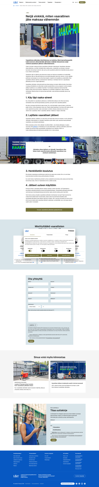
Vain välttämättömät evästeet (33, 255)
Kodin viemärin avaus (17, 457)
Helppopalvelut (16, 461)
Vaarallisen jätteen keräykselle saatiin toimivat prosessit (67, 383)
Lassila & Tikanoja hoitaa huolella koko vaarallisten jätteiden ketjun (24, 384)
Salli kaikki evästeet (66, 255)
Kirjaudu (81, 2)
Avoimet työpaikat (67, 463)
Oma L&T (46, 455)
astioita (35, 126)
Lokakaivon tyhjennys (17, 459)
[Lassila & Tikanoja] (15, 2)
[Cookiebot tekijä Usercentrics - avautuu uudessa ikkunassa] (69, 231)
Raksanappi (47, 459)
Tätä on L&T (65, 455)
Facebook (76, 483)
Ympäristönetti (48, 457)
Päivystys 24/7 (78, 468)
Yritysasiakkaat (32, 453)
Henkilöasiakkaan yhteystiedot (78, 456)
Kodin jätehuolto (16, 455)
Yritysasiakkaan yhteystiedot (78, 463)
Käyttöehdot (27, 483)
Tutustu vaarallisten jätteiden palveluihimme (49, 210)
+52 (75, 262)
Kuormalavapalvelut (33, 463)
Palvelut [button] (21, 2)
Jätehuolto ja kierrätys (33, 455)
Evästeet (42, 483)
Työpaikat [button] (49, 2)
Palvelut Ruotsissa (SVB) (67, 483)
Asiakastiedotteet (66, 459)
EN (73, 2)
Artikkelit (17, 5)
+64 (33, 262)
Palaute (15, 465)
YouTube (82, 483)
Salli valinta (49, 255)
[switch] (43, 251)
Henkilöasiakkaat (17, 453)
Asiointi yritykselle (49, 453)
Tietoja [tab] (66, 234)
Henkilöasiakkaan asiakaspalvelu (78, 460)
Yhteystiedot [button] (58, 2)
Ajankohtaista (66, 461)
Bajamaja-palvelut (33, 465)
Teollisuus (23, 382)
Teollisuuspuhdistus (33, 461)
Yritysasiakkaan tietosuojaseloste (53, 338)
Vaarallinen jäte (32, 457)
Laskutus (15, 463)
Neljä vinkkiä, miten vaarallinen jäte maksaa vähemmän (30, 5)
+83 (41, 262)
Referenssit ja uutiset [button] (31, 2)
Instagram (85, 483)
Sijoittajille (65, 457)
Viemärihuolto (32, 459)
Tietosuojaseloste (35, 483)
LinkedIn (79, 483)
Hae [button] (76, 2)
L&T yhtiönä (65, 453)
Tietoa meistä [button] (41, 2)
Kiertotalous (18, 382)
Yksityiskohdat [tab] (49, 234)
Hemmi (13, 5)
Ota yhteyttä (78, 453)
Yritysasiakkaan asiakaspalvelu (78, 466)
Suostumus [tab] (32, 234)
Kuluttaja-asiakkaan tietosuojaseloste (58, 436)
